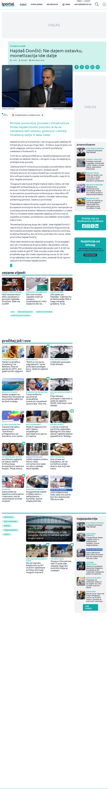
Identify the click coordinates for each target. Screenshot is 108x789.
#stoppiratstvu (82, 4)
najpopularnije (87, 519)
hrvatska (8, 517)
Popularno (37, 4)
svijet (6, 534)
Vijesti (23, 4)
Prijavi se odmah (90, 255)
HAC (12, 312)
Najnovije (52, 4)
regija (7, 526)
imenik (79, 1)
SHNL (67, 4)
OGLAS (54, 25)
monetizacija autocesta (20, 315)
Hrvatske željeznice (25, 312)
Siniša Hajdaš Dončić (44, 312)
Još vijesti (88, 607)
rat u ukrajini (10, 521)
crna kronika (10, 530)
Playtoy (87, 1)
